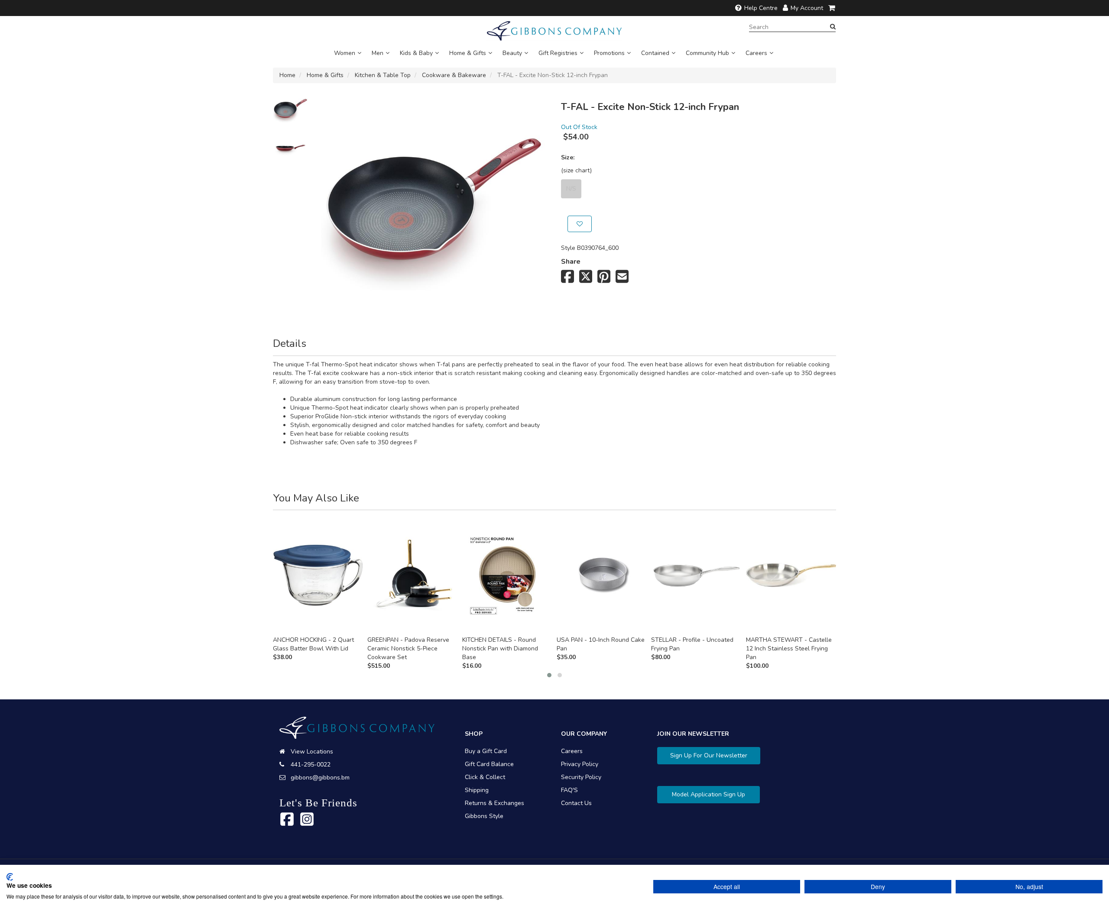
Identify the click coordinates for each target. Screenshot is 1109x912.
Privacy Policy (579, 764)
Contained (655, 53)
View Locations (312, 751)
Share (570, 261)
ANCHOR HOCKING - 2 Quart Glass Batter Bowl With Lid (313, 644)
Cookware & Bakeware (454, 75)
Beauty (512, 53)
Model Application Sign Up (708, 794)
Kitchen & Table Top (383, 75)
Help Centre (761, 8)
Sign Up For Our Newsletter (708, 755)
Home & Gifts (467, 53)
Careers (756, 53)
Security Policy (581, 777)
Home (287, 75)
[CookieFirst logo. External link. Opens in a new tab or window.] (9, 877)
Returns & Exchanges (494, 803)
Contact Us (576, 803)
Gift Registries (557, 53)
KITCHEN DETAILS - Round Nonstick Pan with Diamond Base (500, 648)
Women (344, 53)
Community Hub (707, 53)
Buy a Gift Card (486, 751)
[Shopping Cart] (832, 8)
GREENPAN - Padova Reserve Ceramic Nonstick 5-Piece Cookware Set (408, 648)
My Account (807, 8)
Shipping (477, 790)
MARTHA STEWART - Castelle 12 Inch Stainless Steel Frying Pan (789, 648)
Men (377, 53)
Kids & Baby (416, 53)
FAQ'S (569, 790)
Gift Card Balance (489, 764)
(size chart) (576, 170)
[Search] (833, 27)
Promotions (609, 53)
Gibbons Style (484, 816)
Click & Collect (485, 777)
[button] (549, 675)
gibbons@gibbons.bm (320, 777)
